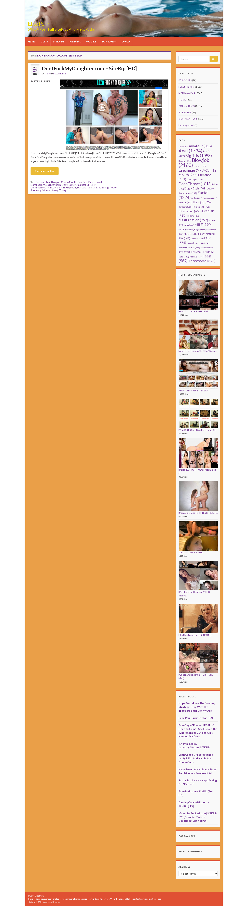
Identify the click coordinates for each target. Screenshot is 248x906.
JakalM (48, 73)
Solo (183, 256)
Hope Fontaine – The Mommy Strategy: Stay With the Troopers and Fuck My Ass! (196, 706)
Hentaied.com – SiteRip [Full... (193, 311)
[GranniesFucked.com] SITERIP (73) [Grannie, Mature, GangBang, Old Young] (197, 817)
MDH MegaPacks (187, 93)
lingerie (193, 215)
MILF (203, 224)
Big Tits (198, 155)
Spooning (36, 190)
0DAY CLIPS (185, 80)
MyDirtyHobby (188, 229)
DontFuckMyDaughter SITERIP (79, 184)
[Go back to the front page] (124, 18)
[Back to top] (240, 898)
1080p (183, 146)
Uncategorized (186, 125)
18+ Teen (39, 182)
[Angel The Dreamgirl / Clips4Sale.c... (197, 350)
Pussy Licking (195, 243)
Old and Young (101, 187)
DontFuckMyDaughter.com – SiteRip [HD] (89, 68)
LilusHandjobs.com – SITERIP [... (195, 635)
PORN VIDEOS (186, 106)
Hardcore (185, 207)
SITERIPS (58, 41)
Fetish (196, 198)
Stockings (195, 257)
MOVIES (91, 41)
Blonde (184, 161)
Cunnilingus (195, 179)
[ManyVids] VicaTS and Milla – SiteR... (198, 512)
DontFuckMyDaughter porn (46, 184)
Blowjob (55, 182)
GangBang (210, 198)
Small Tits (205, 251)
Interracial (190, 211)
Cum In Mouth (68, 182)
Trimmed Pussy (50, 190)
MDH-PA (75, 41)
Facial (73, 187)
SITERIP (189, 252)
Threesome (202, 261)
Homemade (201, 206)
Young (62, 190)
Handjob (202, 202)
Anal (48, 182)
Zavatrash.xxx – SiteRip (190, 552)
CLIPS (44, 41)
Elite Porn (38, 23)
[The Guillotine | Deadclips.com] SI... (197, 430)
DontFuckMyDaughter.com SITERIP (50, 187)
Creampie (191, 170)
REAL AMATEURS (188, 118)
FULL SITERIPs (59, 73)
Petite (113, 187)
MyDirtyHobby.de (194, 234)
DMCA (126, 41)
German (185, 202)
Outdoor (197, 238)
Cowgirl (200, 166)
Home (31, 41)
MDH (189, 225)
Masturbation (84, 187)
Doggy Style (195, 188)
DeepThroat (95, 182)
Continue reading (44, 170)
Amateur (200, 146)
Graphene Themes (51, 902)
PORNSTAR (184, 112)
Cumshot (82, 182)
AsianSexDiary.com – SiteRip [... (194, 390)
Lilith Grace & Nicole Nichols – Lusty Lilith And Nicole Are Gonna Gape (197, 758)
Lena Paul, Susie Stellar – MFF (196, 717)
